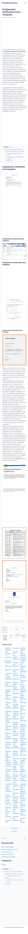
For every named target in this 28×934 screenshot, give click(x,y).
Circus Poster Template (7, 847)
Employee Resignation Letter (23, 811)
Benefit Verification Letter (15, 780)
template (4, 864)
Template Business (9, 3)
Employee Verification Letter (15, 807)
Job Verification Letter (8, 725)
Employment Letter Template (8, 720)
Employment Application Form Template (23, 818)
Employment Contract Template (23, 727)
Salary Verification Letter (8, 756)
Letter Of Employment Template (8, 762)
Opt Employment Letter (23, 666)
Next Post (14, 831)
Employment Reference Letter (23, 744)
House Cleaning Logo (7, 852)
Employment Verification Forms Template (8, 673)
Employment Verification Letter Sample (16, 697)
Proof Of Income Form (7, 813)
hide (11, 147)
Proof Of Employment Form (16, 727)
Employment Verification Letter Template (8, 702)
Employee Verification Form (8, 649)
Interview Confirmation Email (16, 802)
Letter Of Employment (16, 675)
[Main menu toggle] (25, 3)
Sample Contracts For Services (9, 849)
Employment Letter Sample (16, 765)
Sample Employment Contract (23, 798)
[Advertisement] (14, 33)
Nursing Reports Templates (8, 857)
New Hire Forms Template (22, 767)
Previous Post (14, 828)
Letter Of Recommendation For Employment (16, 706)
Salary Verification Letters (8, 695)
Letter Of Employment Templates (23, 655)
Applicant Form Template (15, 744)
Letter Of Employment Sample (8, 776)
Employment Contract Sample (23, 660)
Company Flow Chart (7, 854)
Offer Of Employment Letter (23, 738)
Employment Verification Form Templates (8, 733)
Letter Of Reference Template (22, 733)
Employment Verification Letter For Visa (8, 769)
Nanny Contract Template (22, 686)
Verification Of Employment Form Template (16, 758)
